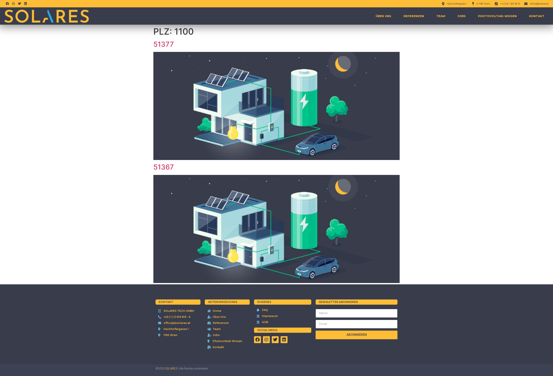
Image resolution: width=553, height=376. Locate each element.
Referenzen (414, 16)
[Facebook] (7, 4)
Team (440, 16)
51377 (163, 44)
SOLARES (171, 368)
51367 (163, 167)
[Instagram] (13, 4)
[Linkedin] (25, 4)
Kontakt (536, 16)
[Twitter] (19, 4)
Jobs (462, 16)
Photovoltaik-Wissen (497, 16)
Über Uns (383, 16)
